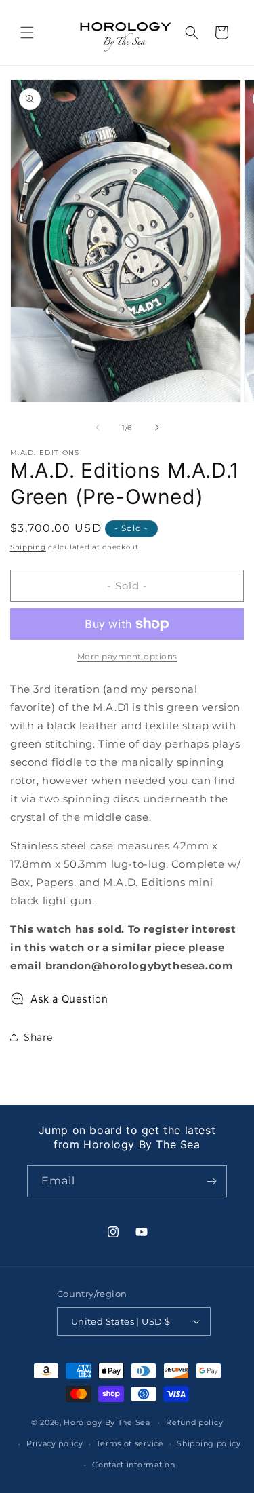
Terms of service (129, 1443)
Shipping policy (209, 1443)
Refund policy (194, 1422)
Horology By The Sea (107, 1422)
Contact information (133, 1464)
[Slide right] (157, 427)
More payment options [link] (127, 656)
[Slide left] (97, 427)
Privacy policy (54, 1443)
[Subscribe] (211, 1181)
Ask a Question (69, 998)
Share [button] (38, 1037)
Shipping (28, 547)
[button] (27, 32)
